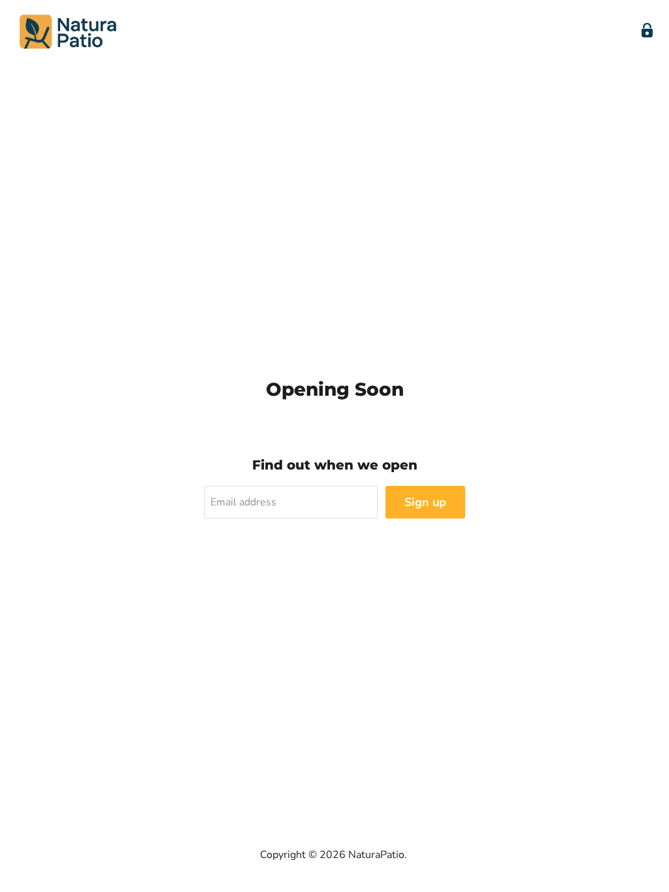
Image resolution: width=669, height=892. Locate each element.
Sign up (425, 502)
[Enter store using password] (647, 30)
